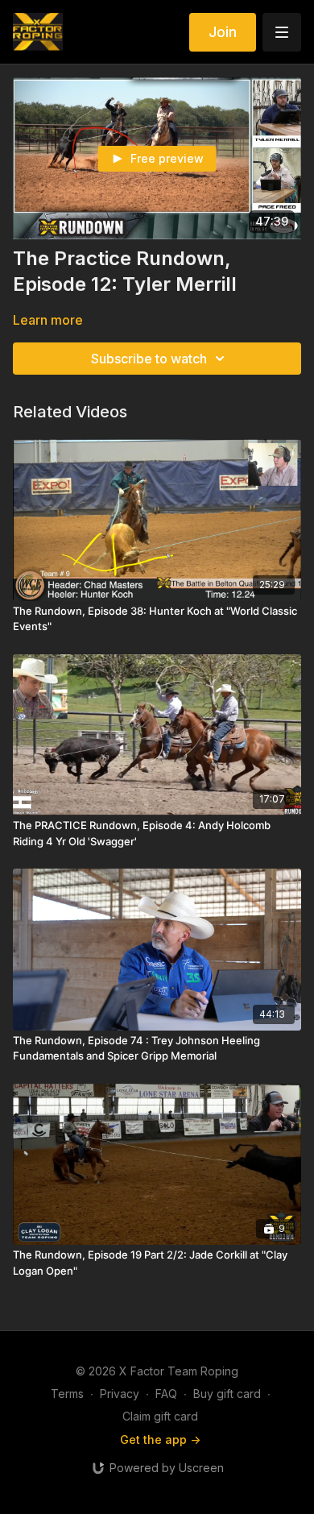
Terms (67, 1393)
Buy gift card (227, 1393)
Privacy (119, 1393)
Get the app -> (160, 1439)
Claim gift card (160, 1416)
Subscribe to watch (149, 359)
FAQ (166, 1393)
